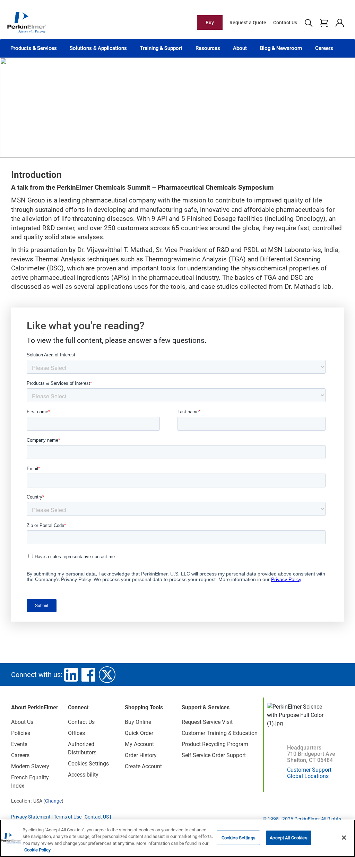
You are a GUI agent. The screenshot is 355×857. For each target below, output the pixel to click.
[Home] (26, 22)
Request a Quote (248, 22)
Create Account (143, 766)
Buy (210, 22)
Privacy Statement (31, 817)
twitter (107, 674)
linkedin (71, 675)
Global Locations (308, 776)
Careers (324, 48)
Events (19, 744)
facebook (88, 675)
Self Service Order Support (214, 755)
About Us (22, 722)
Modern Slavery (30, 766)
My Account (139, 744)
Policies (20, 733)
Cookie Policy (37, 849)
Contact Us (285, 22)
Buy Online (138, 722)
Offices (76, 733)
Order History (141, 755)
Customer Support (309, 770)
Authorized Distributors (82, 748)
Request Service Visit (207, 722)
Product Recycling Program (215, 744)
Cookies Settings (239, 837)
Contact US (97, 817)
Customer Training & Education (220, 733)
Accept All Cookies (288, 837)
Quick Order (139, 733)
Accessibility (83, 774)
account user (339, 22)
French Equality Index (30, 781)
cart (324, 22)
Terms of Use (67, 817)
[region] (177, 838)
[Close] (344, 837)
